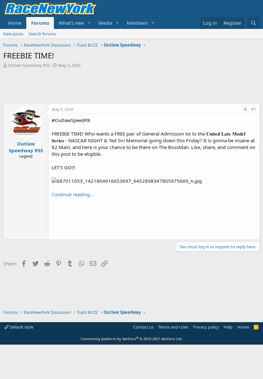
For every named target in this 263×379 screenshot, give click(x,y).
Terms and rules (173, 327)
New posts (13, 34)
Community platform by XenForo (131, 338)
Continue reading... (73, 194)
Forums (40, 23)
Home (14, 23)
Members (137, 23)
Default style (21, 327)
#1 (253, 109)
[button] (89, 23)
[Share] (245, 109)
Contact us (143, 327)
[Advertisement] (131, 85)
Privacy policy (206, 327)
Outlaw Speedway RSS (29, 65)
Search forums (42, 34)
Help (228, 327)
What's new (71, 23)
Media (105, 23)
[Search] (253, 23)
